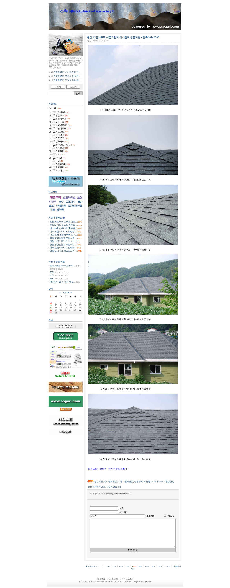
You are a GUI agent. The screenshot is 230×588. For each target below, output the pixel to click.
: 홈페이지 (150, 516)
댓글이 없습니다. (114, 487)
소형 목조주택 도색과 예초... (63, 222)
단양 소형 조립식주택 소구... (63, 235)
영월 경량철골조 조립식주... (63, 238)
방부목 (60, 209)
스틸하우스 (69, 197)
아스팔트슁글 (110, 481)
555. (52, 272)
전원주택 (138, 481)
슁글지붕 (98, 481)
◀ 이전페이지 (91, 566)
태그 (167, 12)
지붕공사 (148, 481)
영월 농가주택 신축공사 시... (63, 251)
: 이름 (121, 508)
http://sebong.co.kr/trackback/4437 (117, 493)
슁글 (89, 40)
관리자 (57, 87)
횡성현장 (169, 481)
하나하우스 (159, 481)
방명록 (176, 12)
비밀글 (171, 516)
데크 (52, 209)
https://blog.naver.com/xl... (62, 265)
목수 (61, 201)
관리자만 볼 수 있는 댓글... (62, 282)
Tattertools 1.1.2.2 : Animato (119, 581)
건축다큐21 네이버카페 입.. (66, 72)
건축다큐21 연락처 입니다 (66, 80)
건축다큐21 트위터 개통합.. (66, 76)
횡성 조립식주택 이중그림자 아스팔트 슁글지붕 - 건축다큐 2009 (123, 37)
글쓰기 (73, 87)
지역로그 (157, 12)
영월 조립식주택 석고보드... (63, 241)
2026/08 (65, 292)
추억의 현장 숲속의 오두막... (63, 225)
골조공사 (70, 201)
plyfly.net (147, 581)
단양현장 (61, 205)
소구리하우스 (75, 205)
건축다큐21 (84, 581)
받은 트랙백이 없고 (96, 487)
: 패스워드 (123, 512)
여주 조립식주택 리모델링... (63, 231)
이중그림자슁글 (125, 481)
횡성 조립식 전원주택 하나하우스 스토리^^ (108, 468)
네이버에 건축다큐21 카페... (63, 228)
